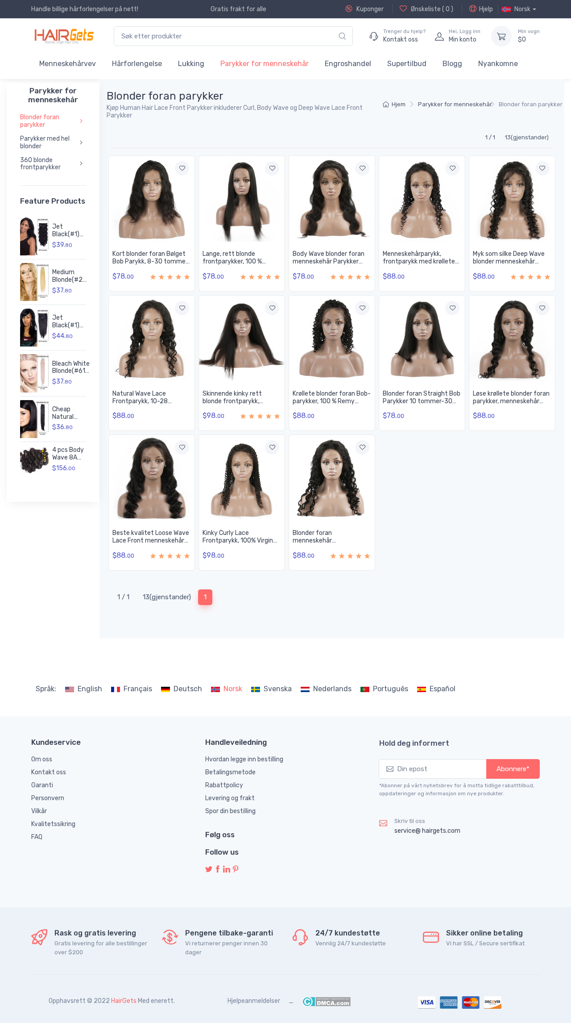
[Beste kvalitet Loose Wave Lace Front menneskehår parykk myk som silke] (151, 478)
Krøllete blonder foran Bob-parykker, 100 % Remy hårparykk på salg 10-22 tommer (332, 405)
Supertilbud (406, 63)
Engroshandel (348, 63)
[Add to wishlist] (182, 168)
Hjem (398, 104)
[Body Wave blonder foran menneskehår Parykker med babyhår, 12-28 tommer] (332, 199)
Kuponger (369, 9)
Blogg (452, 63)
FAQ (36, 837)
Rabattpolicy (224, 785)
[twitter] (208, 869)
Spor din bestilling (230, 811)
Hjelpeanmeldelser (254, 1001)
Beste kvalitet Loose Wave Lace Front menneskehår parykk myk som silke (150, 540)
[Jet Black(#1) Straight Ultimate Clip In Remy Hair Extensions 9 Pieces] (34, 328)
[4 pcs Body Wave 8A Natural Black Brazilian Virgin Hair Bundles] (34, 460)
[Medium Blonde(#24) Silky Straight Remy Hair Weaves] (34, 282)
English (90, 689)
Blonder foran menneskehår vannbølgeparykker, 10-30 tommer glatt (330, 544)
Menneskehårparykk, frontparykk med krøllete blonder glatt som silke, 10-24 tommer (421, 265)
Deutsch (188, 689)
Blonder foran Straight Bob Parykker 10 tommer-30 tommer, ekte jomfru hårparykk (421, 405)
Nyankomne (498, 63)
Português (390, 689)
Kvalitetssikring (53, 824)
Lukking (191, 63)
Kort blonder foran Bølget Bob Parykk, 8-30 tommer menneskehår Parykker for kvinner (150, 265)
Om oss (41, 759)
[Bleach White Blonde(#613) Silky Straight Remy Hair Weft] (34, 373)
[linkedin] (226, 869)
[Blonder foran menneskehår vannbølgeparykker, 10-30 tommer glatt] (332, 478)
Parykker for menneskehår (264, 63)
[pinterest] (235, 869)
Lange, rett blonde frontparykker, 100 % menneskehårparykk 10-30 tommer (241, 265)
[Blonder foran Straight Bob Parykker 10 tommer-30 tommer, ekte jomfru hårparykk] (422, 338)
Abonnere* (513, 769)
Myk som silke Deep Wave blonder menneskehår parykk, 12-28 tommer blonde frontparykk (509, 265)
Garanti (42, 785)
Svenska (278, 689)
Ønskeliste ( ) (431, 9)
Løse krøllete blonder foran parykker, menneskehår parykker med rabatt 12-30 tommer (511, 405)
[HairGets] (63, 36)
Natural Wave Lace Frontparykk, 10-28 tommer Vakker (140, 401)
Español (442, 689)
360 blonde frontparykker (40, 163)
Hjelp (486, 9)
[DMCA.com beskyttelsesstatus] (326, 1001)
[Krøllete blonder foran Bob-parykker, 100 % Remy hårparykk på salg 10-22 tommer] (332, 338)
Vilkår (39, 811)
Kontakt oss (48, 772)
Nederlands (332, 689)
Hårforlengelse (137, 63)
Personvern (47, 798)
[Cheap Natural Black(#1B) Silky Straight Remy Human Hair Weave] (34, 419)
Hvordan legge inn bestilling (244, 759)
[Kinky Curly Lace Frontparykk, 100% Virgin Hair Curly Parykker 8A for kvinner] (242, 478)
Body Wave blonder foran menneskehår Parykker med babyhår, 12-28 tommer (328, 265)
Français (138, 689)
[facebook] (217, 869)
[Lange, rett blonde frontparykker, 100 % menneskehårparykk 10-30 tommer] (242, 199)
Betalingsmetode (230, 772)
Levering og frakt (230, 798)
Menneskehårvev (67, 63)
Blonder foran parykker (39, 121)
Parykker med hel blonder (45, 142)
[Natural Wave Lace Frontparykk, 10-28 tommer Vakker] (151, 338)
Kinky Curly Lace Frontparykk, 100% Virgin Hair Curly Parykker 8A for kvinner (239, 544)
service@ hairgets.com (427, 831)
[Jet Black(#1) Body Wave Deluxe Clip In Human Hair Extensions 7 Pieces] (34, 236)
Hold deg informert (414, 743)
